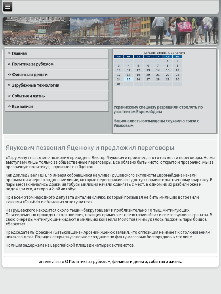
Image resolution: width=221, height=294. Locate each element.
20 (148, 74)
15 (167, 70)
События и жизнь (28, 96)
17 (119, 74)
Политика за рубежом (33, 64)
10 (119, 70)
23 (177, 74)
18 (128, 74)
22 (167, 74)
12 (138, 70)
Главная (19, 53)
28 (158, 79)
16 (177, 70)
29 (167, 79)
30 (177, 79)
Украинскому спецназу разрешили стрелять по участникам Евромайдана (158, 109)
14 (158, 70)
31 (119, 84)
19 (138, 74)
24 (119, 79)
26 (138, 79)
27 (148, 79)
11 (128, 70)
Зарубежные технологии (35, 85)
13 (148, 70)
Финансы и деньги (29, 74)
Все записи (22, 106)
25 (128, 79)
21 (158, 74)
